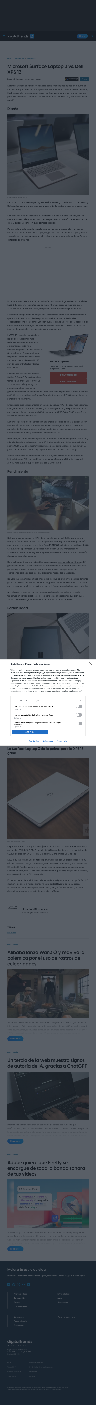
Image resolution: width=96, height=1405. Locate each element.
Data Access (48, 741)
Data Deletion (33, 741)
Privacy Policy (62, 741)
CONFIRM (30, 732)
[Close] (91, 664)
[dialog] (48, 702)
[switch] (79, 706)
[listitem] (48, 700)
